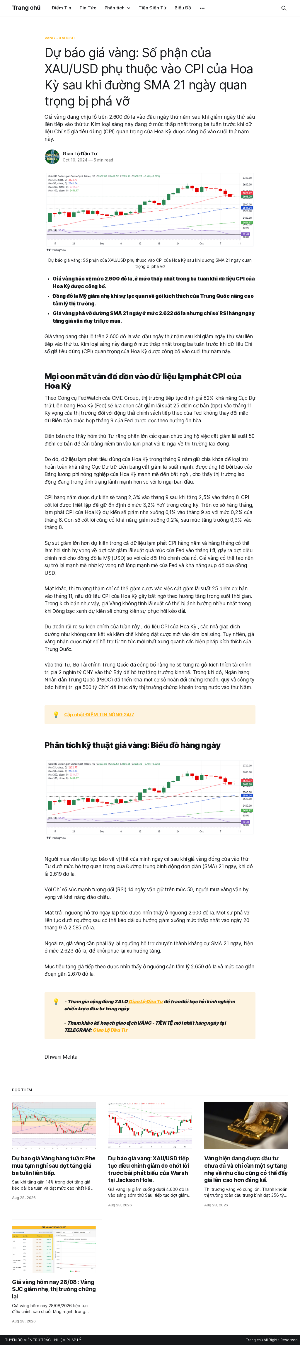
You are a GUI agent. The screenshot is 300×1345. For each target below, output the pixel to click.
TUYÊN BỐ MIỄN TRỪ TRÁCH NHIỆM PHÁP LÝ (43, 1340)
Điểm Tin (61, 8)
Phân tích (115, 8)
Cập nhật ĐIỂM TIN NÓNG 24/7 (99, 714)
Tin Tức (87, 8)
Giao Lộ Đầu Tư (80, 154)
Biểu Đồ (183, 8)
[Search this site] (284, 8)
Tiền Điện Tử (152, 8)
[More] (202, 8)
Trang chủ (26, 7)
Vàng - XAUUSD (60, 37)
